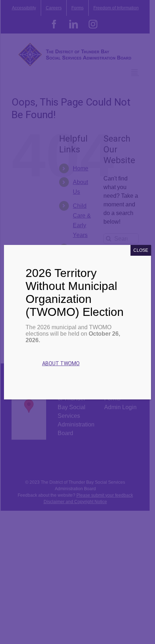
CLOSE (140, 250)
